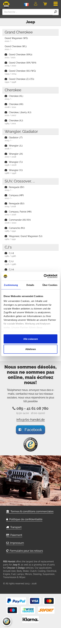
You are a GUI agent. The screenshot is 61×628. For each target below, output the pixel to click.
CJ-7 (10, 262)
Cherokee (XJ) (14, 122)
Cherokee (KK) (14, 105)
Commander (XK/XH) (18, 221)
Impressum (16, 542)
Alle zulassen (30, 338)
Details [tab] (30, 285)
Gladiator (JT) (14, 139)
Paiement (15, 535)
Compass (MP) (14, 196)
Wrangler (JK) (14, 155)
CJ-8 (10, 254)
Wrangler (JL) (14, 147)
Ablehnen (30, 349)
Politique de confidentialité (25, 519)
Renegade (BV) (14, 188)
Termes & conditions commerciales (31, 511)
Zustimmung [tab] (11, 285)
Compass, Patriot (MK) (18, 213)
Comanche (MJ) (15, 229)
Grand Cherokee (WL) (16, 47)
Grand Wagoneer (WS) (16, 39)
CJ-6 (10, 271)
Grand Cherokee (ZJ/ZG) (19, 80)
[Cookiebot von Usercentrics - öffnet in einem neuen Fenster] (43, 276)
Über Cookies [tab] (49, 285)
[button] (35, 4)
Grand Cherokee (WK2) (18, 56)
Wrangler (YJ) (14, 171)
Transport (15, 527)
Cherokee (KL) (14, 97)
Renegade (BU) (14, 205)
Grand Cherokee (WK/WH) (20, 64)
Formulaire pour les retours (25, 550)
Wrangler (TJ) (14, 163)
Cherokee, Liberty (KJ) (18, 113)
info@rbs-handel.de (30, 419)
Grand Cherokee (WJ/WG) (20, 72)
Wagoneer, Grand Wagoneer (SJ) (23, 237)
